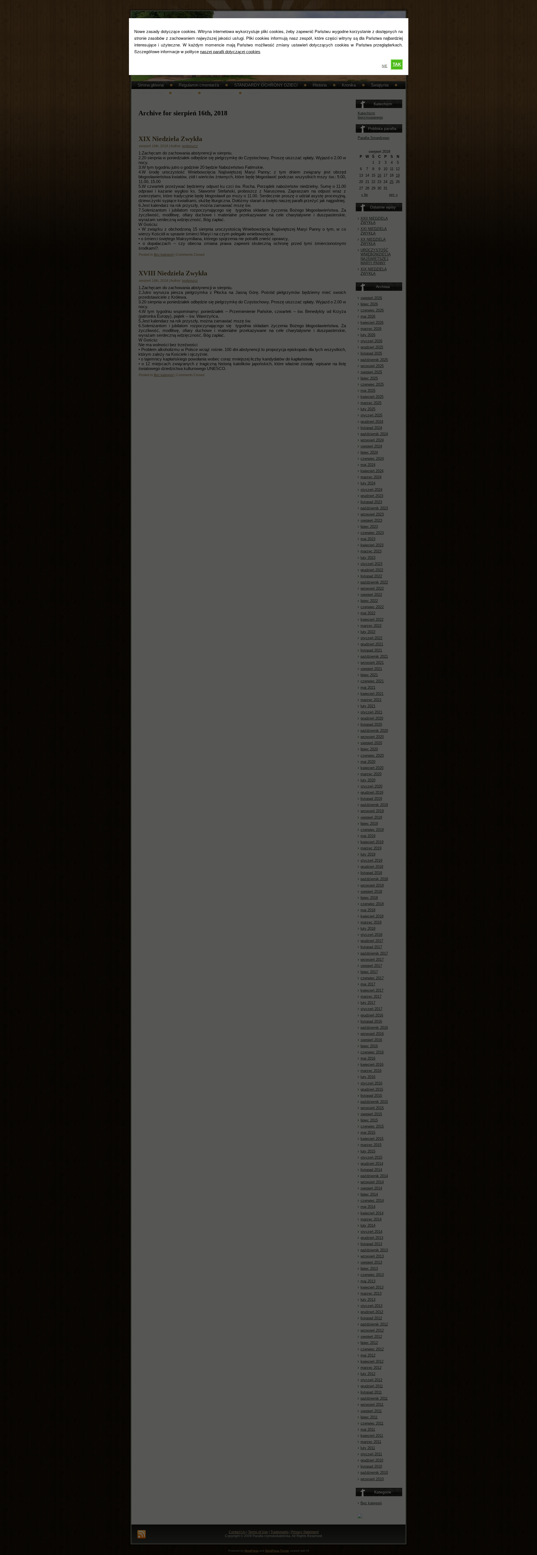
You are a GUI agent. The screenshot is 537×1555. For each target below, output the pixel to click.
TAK (397, 64)
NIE (384, 66)
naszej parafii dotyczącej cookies (230, 51)
